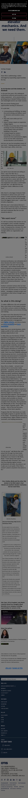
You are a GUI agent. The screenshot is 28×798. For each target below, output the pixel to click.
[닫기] (26, 1)
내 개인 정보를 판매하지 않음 (14, 10)
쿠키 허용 (14, 18)
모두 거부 (14, 14)
